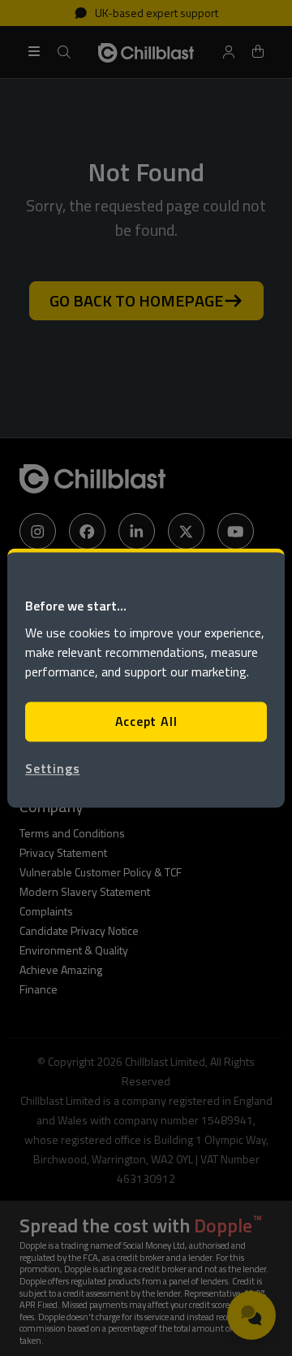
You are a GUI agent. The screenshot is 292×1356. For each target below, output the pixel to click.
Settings (52, 768)
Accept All (146, 722)
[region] (146, 677)
